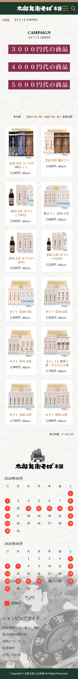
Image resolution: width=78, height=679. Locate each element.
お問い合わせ (11, 654)
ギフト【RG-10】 (57, 414)
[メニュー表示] (65, 8)
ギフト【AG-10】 (21, 414)
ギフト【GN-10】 (57, 311)
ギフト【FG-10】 (21, 361)
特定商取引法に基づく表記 (21, 627)
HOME (6, 19)
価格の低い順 (34, 116)
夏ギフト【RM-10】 (57, 213)
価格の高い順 (52, 116)
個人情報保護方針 (14, 634)
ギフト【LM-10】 (21, 311)
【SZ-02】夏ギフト (57, 160)
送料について (11, 641)
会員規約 (8, 648)
